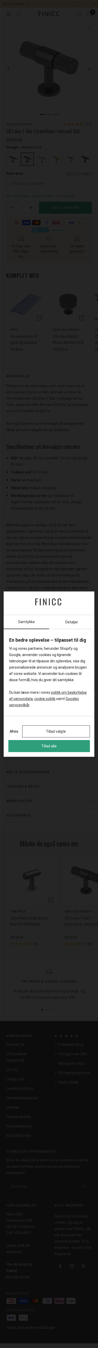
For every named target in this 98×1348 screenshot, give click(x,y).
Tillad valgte (56, 731)
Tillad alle (49, 746)
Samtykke (26, 622)
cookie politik (44, 699)
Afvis (14, 731)
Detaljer (71, 622)
